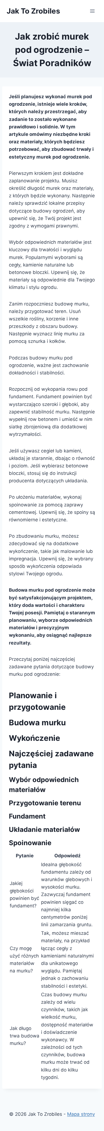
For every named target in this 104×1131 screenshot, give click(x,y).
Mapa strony (81, 1114)
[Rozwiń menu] (92, 11)
